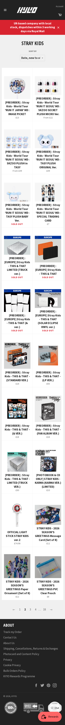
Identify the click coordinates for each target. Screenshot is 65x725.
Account (59, 6)
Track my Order (12, 632)
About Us (8, 643)
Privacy (7, 659)
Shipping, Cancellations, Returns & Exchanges (30, 648)
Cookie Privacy (12, 665)
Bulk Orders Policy (14, 671)
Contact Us (9, 637)
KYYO (14, 696)
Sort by (32, 51)
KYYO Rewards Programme (19, 676)
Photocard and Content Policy (21, 654)
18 (44, 609)
